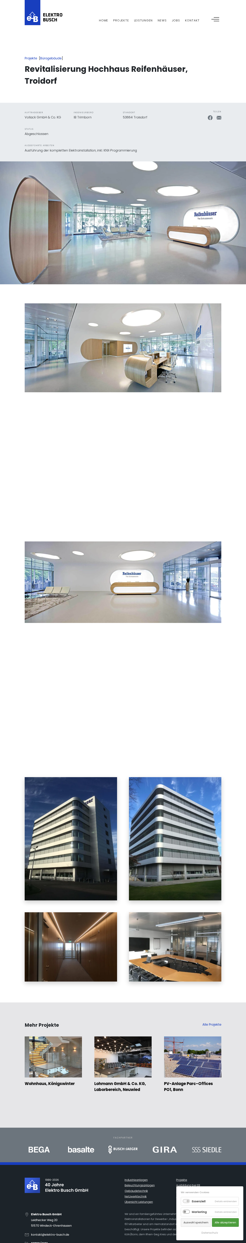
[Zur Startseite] (43, 12)
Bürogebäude (51, 58)
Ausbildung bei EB (188, 1185)
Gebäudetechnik (136, 1191)
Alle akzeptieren (225, 1222)
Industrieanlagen (136, 1180)
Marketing (199, 1212)
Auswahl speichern (196, 1222)
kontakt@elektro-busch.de (50, 1235)
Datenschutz (210, 1233)
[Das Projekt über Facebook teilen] (210, 117)
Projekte (31, 58)
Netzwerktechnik (136, 1196)
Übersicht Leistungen (139, 1202)
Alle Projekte (211, 1024)
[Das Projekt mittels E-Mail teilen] (219, 117)
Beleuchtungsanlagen (140, 1185)
